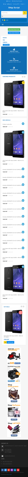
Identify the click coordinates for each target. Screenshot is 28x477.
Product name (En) (7, 124)
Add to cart (10, 342)
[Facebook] (2, 470)
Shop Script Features (14, 32)
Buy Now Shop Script (14, 29)
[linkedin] (15, 470)
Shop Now (6, 44)
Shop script (9, 474)
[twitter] (5, 470)
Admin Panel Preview (17, 1)
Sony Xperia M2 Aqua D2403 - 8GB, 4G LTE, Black (13, 111)
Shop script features (7, 463)
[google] (8, 470)
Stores (9, 1)
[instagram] (12, 470)
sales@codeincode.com (9, 456)
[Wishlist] (14, 82)
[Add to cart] (11, 82)
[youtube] (18, 470)
